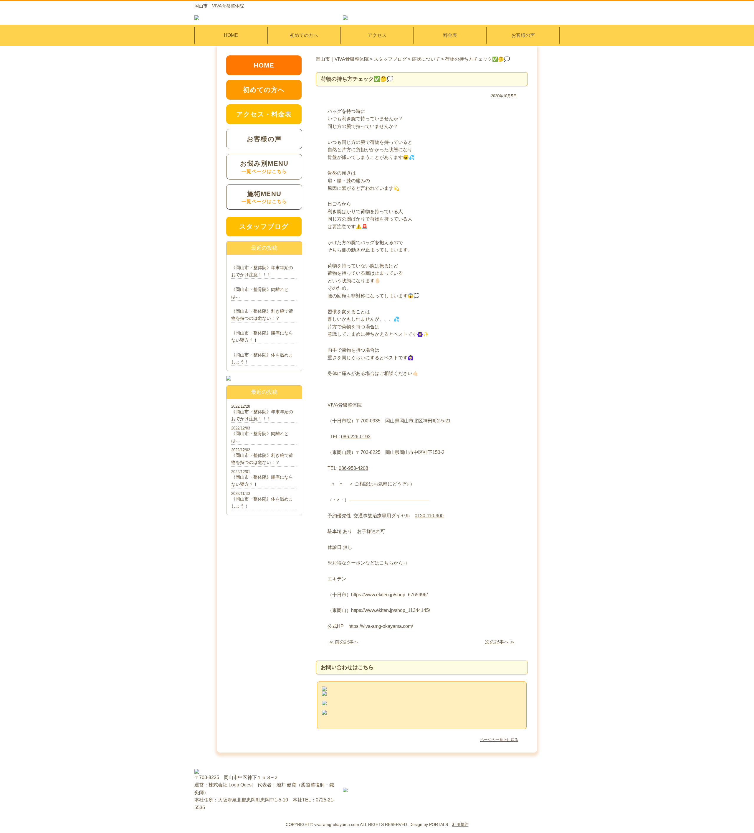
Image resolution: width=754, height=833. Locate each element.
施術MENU (264, 197)
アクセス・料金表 (264, 114)
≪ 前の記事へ (343, 641)
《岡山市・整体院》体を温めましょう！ (262, 358)
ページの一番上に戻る (499, 739)
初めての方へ (304, 35)
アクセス (377, 35)
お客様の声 (523, 35)
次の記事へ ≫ (500, 641)
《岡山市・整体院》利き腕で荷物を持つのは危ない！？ (262, 315)
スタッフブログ (264, 226)
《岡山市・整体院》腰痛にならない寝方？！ (262, 336)
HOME (231, 35)
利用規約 (460, 824)
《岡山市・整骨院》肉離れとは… (260, 293)
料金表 (450, 35)
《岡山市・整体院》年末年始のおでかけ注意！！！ (262, 271)
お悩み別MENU (264, 167)
